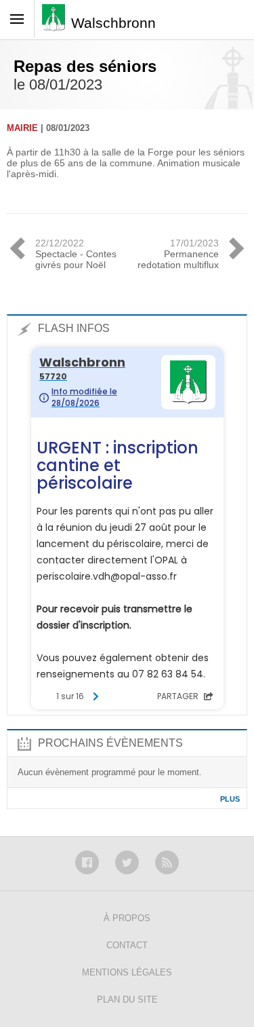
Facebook (87, 862)
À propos (127, 918)
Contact (127, 945)
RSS (167, 862)
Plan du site (127, 999)
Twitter (127, 862)
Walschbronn (113, 23)
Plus (230, 799)
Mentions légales (127, 972)
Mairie (22, 128)
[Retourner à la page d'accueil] (56, 22)
